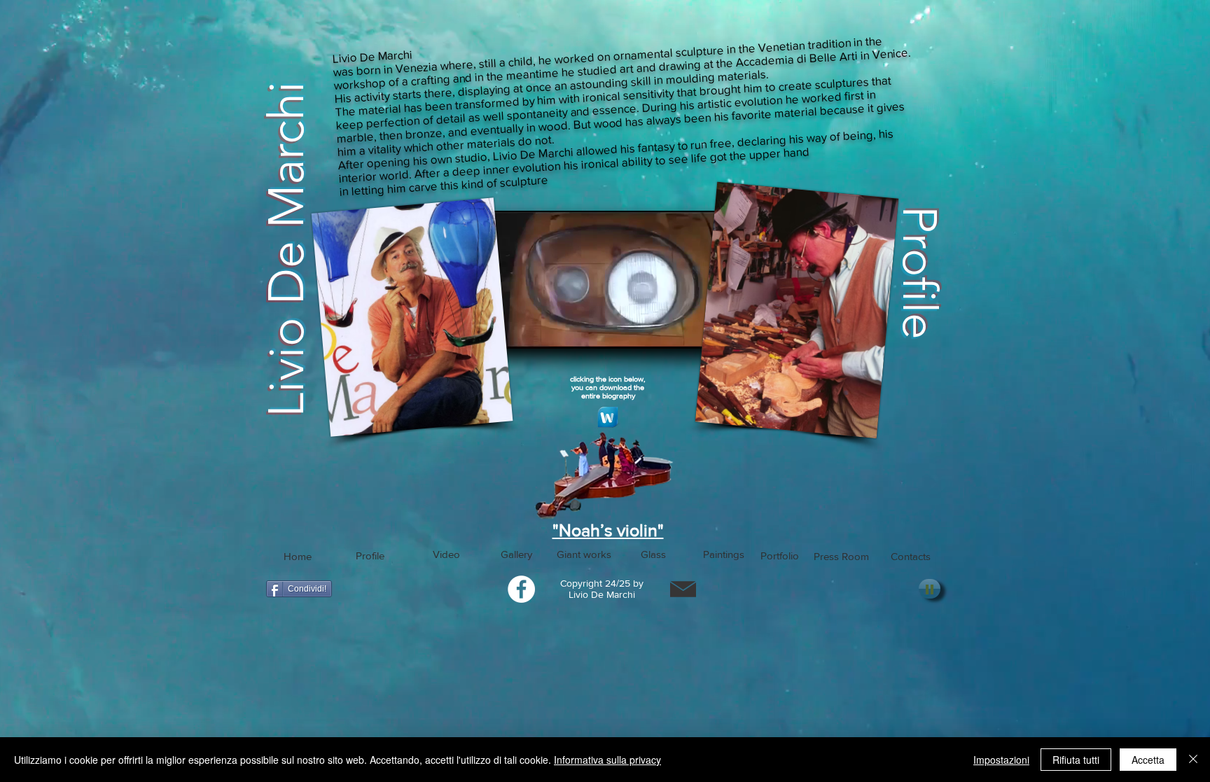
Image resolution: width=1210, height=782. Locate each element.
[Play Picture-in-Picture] (696, 330)
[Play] (929, 589)
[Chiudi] (1193, 759)
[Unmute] (514, 330)
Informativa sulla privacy (607, 760)
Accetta (1148, 760)
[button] (370, 555)
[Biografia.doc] (607, 419)
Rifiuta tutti (1075, 760)
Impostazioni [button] (1001, 760)
